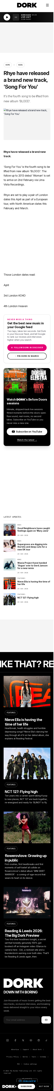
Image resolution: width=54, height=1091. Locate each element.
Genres (25, 1057)
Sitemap (43, 1057)
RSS (18, 1064)
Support (26, 1049)
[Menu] (47, 5)
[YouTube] (31, 1040)
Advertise (15, 1049)
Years (34, 1057)
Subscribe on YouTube (29, 431)
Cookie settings (30, 1064)
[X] (23, 1040)
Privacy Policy (12, 1057)
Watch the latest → (27, 440)
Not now (44, 1086)
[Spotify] (38, 1040)
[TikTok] (46, 1040)
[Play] (7, 17)
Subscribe (26, 1086)
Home (8, 65)
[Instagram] (7, 1040)
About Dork (37, 1049)
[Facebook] (15, 1040)
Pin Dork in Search (27, 356)
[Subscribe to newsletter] (46, 1020)
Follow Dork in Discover (27, 347)
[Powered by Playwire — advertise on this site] (27, 1081)
